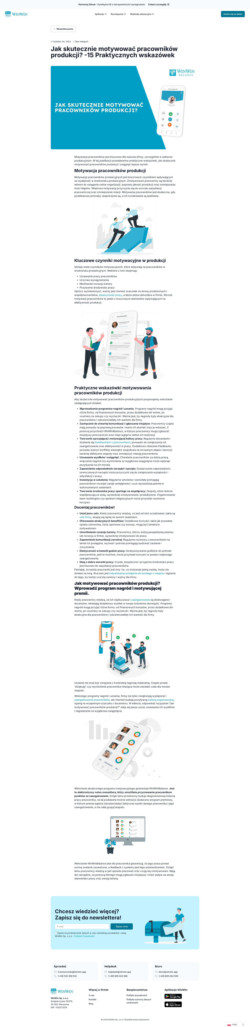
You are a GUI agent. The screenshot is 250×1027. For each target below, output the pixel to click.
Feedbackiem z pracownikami (112, 442)
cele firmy (85, 517)
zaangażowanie (141, 599)
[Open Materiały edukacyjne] (153, 14)
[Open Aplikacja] (106, 14)
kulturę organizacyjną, (160, 699)
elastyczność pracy (110, 295)
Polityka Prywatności (84, 936)
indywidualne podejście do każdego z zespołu (136, 573)
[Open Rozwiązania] (125, 14)
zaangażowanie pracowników (92, 699)
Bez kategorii (81, 41)
